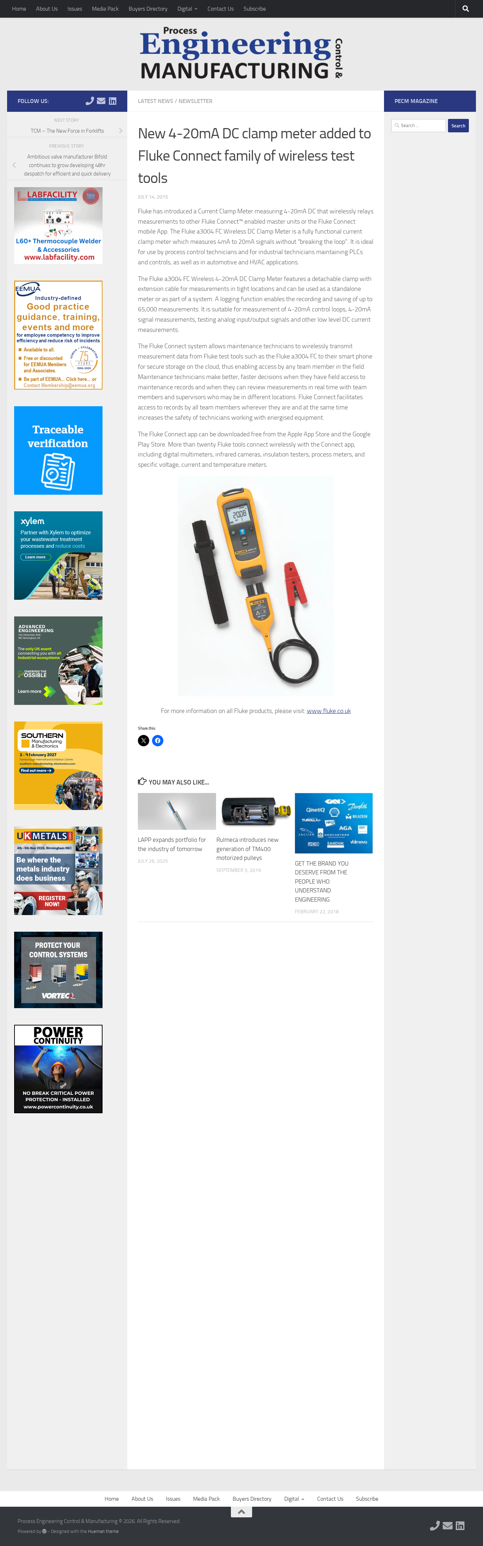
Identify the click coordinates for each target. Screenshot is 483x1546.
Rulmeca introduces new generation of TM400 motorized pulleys (247, 848)
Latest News (155, 101)
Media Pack (105, 8)
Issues (75, 8)
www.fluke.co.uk (329, 711)
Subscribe (255, 8)
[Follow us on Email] (101, 101)
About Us (47, 8)
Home (19, 8)
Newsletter (196, 101)
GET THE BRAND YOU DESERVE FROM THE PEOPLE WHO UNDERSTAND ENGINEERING (322, 881)
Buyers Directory (148, 8)
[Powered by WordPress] (44, 1531)
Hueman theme (103, 1531)
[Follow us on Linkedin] (112, 101)
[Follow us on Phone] (90, 101)
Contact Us (221, 8)
